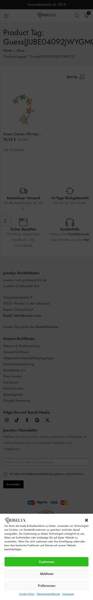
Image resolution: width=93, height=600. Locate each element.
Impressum (68, 594)
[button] (86, 520)
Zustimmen (46, 561)
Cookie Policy (27, 594)
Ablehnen (46, 573)
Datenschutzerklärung (48, 594)
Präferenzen (46, 585)
